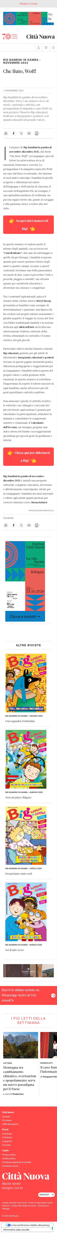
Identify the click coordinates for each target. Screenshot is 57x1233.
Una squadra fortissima (20, 721)
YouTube (6, 1145)
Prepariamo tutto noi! (18, 873)
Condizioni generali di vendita (16, 1162)
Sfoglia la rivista (28, 3)
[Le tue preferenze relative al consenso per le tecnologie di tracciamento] (52, 1228)
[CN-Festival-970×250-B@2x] (28, 18)
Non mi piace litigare (18, 797)
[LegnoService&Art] (28, 970)
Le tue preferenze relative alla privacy (30, 1225)
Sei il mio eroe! (14, 950)
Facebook (7, 1133)
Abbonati (44, 1194)
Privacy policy (9, 1154)
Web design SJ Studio (27, 1205)
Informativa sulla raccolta (16, 1229)
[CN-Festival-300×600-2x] (25, 581)
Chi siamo (7, 1120)
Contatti (6, 1116)
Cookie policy (9, 1158)
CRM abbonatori (10, 1124)
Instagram (7, 1141)
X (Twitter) (7, 1137)
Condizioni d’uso (10, 1166)
